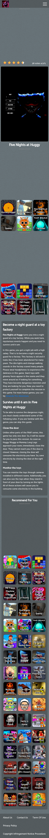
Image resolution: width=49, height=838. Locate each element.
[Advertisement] (24, 34)
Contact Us (22, 818)
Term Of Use (39, 818)
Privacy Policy (10, 826)
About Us (7, 818)
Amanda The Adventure (17, 396)
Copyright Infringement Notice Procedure (24, 834)
